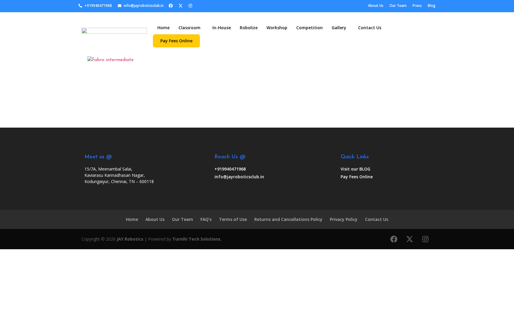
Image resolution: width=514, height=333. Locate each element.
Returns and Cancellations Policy (288, 219)
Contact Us (369, 27)
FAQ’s (205, 219)
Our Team (182, 219)
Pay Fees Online (176, 41)
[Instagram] (190, 5)
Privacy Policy (344, 219)
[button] (191, 27)
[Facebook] (171, 5)
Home (163, 27)
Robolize (249, 27)
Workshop (277, 27)
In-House (221, 27)
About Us (154, 219)
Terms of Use (233, 219)
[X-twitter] (180, 5)
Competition (309, 27)
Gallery (339, 27)
